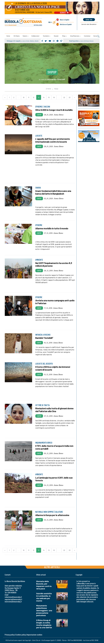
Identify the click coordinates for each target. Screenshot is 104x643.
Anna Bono (58, 114)
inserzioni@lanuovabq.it (13, 601)
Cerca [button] (95, 36)
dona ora (89, 19)
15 (49, 97)
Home (8, 36)
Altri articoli (52, 567)
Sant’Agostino (74, 41)
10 (23, 97)
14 (43, 97)
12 (33, 97)
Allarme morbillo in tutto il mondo (51, 228)
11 (28, 97)
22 (64, 97)
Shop (63, 36)
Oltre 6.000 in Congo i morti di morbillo (54, 110)
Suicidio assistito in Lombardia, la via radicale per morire (44, 597)
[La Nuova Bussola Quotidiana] (23, 22)
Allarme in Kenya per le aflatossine (52, 515)
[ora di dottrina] (88, 136)
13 (38, 97)
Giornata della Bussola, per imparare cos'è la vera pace (43, 585)
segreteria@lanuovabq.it (13, 599)
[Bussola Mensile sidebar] (88, 118)
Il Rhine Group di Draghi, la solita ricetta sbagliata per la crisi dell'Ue (44, 624)
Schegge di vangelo (14, 41)
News (64, 20)
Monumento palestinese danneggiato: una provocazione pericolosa (44, 610)
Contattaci (87, 36)
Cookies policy (21, 634)
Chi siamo (17, 36)
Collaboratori (35, 36)
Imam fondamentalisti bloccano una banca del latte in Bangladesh (53, 192)
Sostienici (46, 36)
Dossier (56, 36)
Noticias (66, 24)
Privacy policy (9, 634)
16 (54, 97)
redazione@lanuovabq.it (13, 597)
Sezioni (25, 36)
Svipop (52, 72)
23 (69, 97)
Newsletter (89, 24)
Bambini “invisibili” (44, 338)
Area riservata (74, 36)
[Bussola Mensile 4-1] (88, 101)
